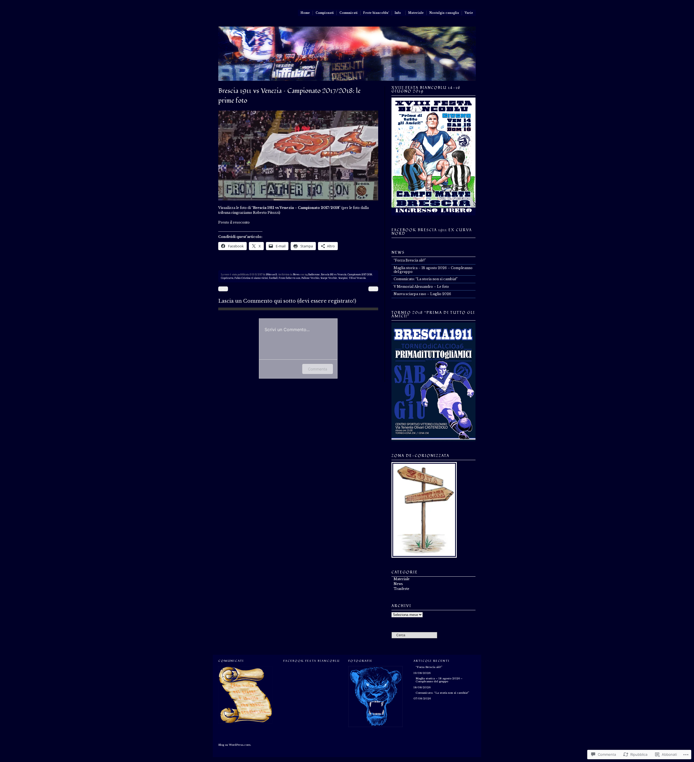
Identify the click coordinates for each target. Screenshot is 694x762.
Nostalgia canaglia (444, 13)
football (273, 278)
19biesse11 (271, 274)
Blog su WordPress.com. (234, 745)
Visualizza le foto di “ (278, 208)
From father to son (289, 278)
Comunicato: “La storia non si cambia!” (426, 279)
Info (398, 13)
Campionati (325, 13)
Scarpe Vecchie (328, 278)
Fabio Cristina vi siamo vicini (251, 278)
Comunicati (348, 13)
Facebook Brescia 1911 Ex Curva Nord (431, 232)
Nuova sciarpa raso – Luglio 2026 (422, 294)
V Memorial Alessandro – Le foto (421, 287)
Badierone (314, 274)
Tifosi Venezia (357, 278)
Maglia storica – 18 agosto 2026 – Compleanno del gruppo (433, 270)
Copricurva (227, 278)
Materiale (416, 13)
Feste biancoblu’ (376, 13)
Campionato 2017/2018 (360, 274)
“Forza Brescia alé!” (410, 260)
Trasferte (401, 589)
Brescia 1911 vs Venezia (333, 274)
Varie (469, 13)
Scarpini (343, 278)
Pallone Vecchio (310, 278)
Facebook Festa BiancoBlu (311, 661)
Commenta (317, 369)
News (296, 274)
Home (305, 13)
